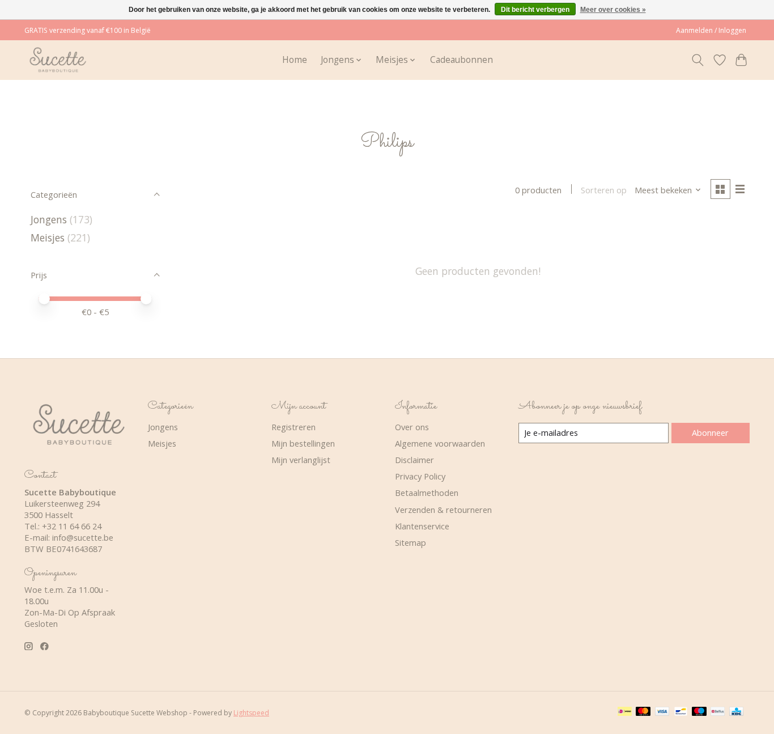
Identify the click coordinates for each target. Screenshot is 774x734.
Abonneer (710, 432)
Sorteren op (604, 190)
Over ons (412, 426)
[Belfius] (718, 712)
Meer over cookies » (613, 10)
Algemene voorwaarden (440, 443)
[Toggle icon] (698, 60)
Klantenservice (422, 526)
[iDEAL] (625, 712)
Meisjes (48, 237)
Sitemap (410, 542)
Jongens (49, 219)
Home (294, 60)
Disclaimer (414, 459)
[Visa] (662, 712)
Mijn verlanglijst (300, 459)
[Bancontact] (681, 712)
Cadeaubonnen (461, 60)
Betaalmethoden (426, 492)
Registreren (293, 426)
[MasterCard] (643, 712)
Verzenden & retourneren (443, 509)
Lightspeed (251, 713)
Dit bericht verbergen (535, 10)
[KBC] (736, 712)
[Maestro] (699, 712)
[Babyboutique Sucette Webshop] (57, 59)
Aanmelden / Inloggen (711, 30)
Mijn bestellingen (303, 443)
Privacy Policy (420, 476)
